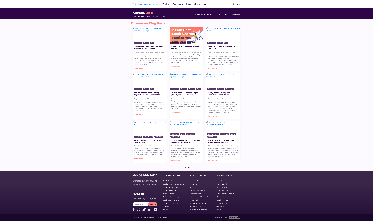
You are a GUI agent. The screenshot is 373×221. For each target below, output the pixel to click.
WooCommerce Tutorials (225, 194)
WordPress (236, 14)
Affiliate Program (195, 194)
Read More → (138, 68)
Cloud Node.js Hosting (170, 203)
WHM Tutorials (221, 187)
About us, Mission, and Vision (199, 181)
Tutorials (219, 181)
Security (227, 14)
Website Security (195, 206)
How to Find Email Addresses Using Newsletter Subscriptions (148, 48)
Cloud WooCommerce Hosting (173, 184)
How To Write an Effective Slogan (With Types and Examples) (184, 94)
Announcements (198, 14)
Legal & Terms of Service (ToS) (200, 197)
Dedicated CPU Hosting (171, 197)
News (209, 14)
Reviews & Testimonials (197, 190)
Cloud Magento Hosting (171, 200)
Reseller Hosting (168, 194)
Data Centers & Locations (198, 210)
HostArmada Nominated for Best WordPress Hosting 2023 (221, 141)
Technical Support (222, 203)
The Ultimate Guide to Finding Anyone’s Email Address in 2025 (147, 94)
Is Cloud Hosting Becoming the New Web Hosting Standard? (186, 141)
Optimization (218, 14)
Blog (191, 187)
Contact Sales (221, 206)
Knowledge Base (222, 200)
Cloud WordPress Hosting (171, 181)
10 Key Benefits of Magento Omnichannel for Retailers (219, 94)
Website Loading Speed (198, 203)
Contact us (193, 184)
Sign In (236, 4)
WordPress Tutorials (223, 190)
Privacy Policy (194, 200)
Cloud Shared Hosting (170, 187)
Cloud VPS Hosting (169, 190)
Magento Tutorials (222, 197)
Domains (166, 206)
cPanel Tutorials (221, 184)
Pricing (165, 210)
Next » (189, 168)
